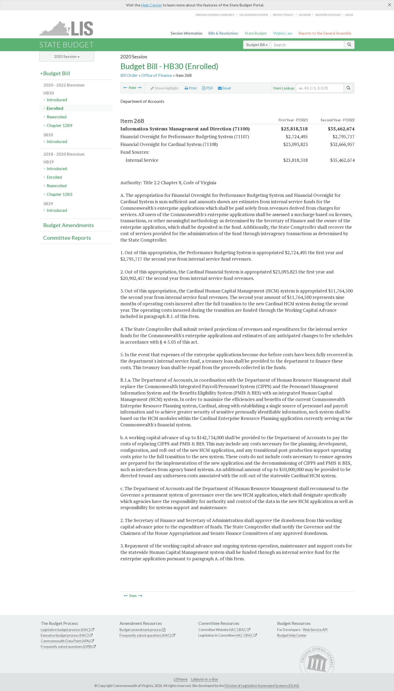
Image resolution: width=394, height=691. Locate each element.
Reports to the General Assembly (324, 33)
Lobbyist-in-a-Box (204, 679)
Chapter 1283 (59, 194)
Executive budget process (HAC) (65, 635)
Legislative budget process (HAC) (65, 630)
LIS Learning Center (254, 14)
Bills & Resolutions (223, 33)
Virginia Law (282, 33)
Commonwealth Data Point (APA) (65, 641)
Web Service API (315, 630)
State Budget (256, 33)
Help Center (151, 5)
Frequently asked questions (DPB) (66, 646)
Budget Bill (256, 44)
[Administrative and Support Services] (140, 87)
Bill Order (129, 75)
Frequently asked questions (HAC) (145, 635)
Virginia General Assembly (215, 14)
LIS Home (181, 679)
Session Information (186, 33)
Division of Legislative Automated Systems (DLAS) (262, 686)
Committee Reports (67, 237)
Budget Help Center (292, 635)
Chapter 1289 (59, 125)
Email (226, 88)
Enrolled (55, 108)
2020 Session (65, 56)
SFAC (242, 630)
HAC (232, 630)
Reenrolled (56, 116)
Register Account (328, 14)
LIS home (305, 14)
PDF (209, 88)
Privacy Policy (283, 14)
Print (192, 88)
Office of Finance (156, 75)
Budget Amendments (68, 225)
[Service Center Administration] (125, 87)
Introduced (57, 99)
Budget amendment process (141, 630)
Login (349, 14)
